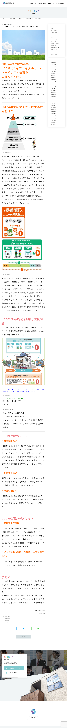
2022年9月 (53, 79)
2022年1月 (53, 96)
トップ (3, 18)
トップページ (33, 3)
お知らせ (53, 34)
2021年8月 (53, 107)
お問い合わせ (61, 3)
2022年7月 (53, 83)
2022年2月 (53, 94)
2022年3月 (53, 92)
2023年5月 (53, 64)
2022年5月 (53, 88)
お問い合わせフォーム (14, 668)
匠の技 (44, 3)
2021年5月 (53, 113)
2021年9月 (53, 105)
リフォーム (53, 41)
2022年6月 (53, 86)
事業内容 (40, 3)
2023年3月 (53, 69)
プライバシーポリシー (61, 726)
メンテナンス (54, 39)
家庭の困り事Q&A (55, 47)
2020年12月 (54, 124)
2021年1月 (53, 122)
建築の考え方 (54, 49)
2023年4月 (53, 66)
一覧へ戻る (23, 636)
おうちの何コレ (54, 30)
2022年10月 (54, 77)
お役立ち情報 (12, 18)
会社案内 (50, 3)
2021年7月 (53, 109)
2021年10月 (54, 103)
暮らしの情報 (54, 54)
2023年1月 (53, 73)
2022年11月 (54, 75)
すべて (52, 28)
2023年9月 (53, 62)
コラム (55, 3)
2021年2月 (53, 120)
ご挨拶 (52, 37)
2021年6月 (53, 111)
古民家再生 (53, 45)
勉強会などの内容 (55, 43)
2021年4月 (53, 115)
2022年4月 (53, 90)
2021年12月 (54, 98)
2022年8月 (53, 81)
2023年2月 (53, 71)
